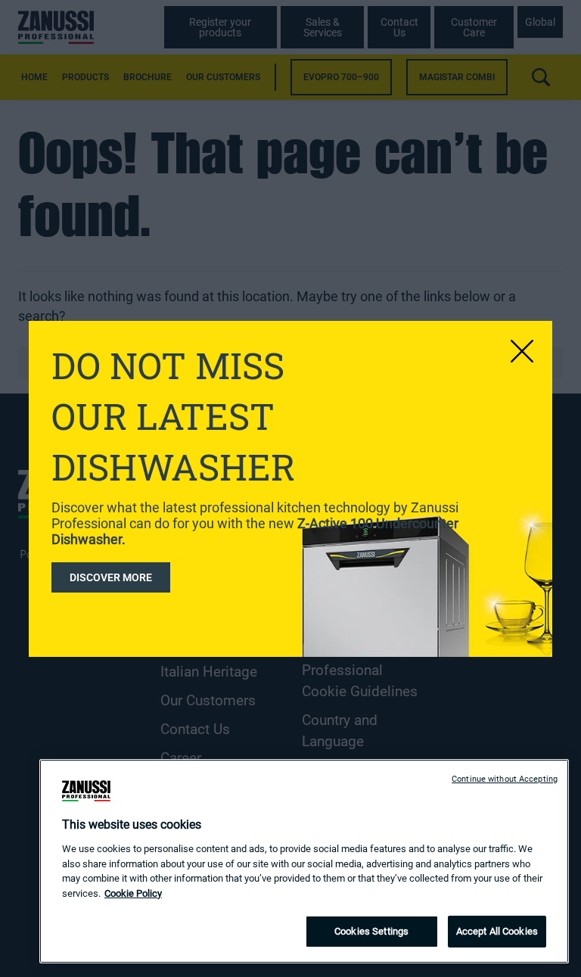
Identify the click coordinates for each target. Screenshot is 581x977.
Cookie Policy (133, 893)
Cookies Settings (371, 931)
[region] (304, 861)
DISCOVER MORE (111, 577)
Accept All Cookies (497, 931)
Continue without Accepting (505, 779)
